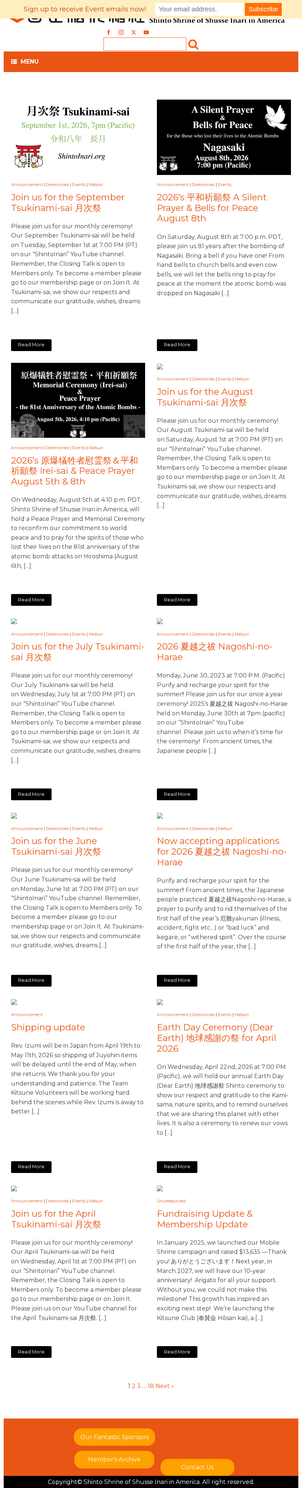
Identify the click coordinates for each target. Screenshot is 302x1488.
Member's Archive (114, 1459)
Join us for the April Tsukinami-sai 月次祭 (56, 1219)
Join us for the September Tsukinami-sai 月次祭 (67, 202)
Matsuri (96, 184)
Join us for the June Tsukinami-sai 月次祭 (56, 846)
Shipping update (48, 1027)
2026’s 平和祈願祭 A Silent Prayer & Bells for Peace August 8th (212, 208)
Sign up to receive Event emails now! (85, 9)
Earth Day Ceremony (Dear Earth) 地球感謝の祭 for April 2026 (216, 1038)
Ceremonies (57, 184)
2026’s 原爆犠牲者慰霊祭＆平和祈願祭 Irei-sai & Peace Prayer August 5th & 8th (74, 471)
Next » (164, 1386)
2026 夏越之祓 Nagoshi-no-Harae (214, 651)
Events (78, 184)
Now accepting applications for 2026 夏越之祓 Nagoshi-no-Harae (222, 852)
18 (151, 1386)
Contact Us (197, 1467)
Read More (31, 344)
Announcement (27, 184)
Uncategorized (171, 1200)
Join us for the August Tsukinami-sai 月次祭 (205, 397)
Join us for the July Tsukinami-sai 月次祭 (77, 651)
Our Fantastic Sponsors (114, 1437)
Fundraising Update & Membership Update (205, 1219)
